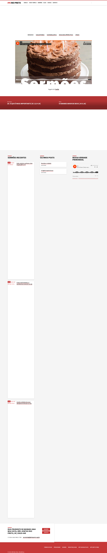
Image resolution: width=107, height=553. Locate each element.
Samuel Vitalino (40, 35)
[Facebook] (93, 2)
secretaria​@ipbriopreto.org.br (31, 537)
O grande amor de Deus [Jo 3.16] (72, 104)
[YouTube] (95, 2)
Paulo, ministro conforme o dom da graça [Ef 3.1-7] (24, 164)
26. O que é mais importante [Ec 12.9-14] (24, 104)
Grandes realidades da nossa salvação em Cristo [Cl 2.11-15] (24, 402)
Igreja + (26, 2)
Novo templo (33, 2)
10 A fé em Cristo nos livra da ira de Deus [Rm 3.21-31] (88, 178)
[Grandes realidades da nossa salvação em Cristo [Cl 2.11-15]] (12, 459)
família (57, 89)
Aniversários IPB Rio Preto (66, 35)
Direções (46, 529)
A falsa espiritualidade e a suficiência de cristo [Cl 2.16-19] (24, 283)
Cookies (64, 547)
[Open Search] (90, 3)
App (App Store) (94, 547)
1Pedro (77, 35)
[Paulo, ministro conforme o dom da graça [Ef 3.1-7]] (12, 220)
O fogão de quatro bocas (47, 170)
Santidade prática (52, 35)
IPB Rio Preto (75, 178)
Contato (55, 2)
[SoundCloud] (98, 2)
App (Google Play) (83, 547)
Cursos (49, 2)
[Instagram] (97, 2)
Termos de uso (48, 547)
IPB (14, 2)
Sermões (40, 2)
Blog (44, 2)
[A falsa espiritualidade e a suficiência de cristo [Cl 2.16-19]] (12, 340)
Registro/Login (72, 547)
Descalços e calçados (46, 163)
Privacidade (57, 547)
